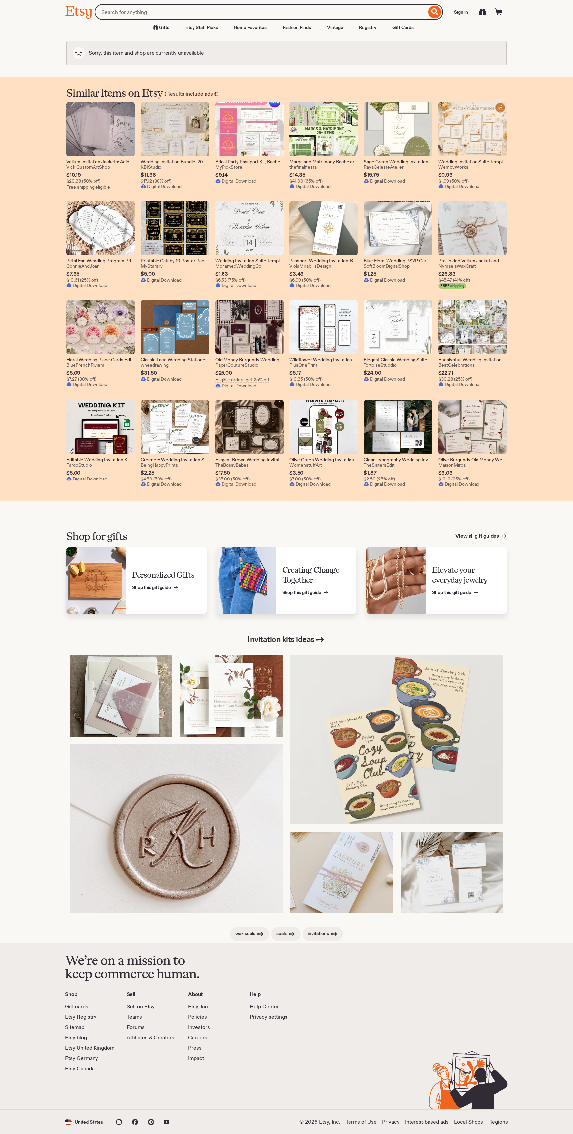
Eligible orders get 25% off (242, 379)
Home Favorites (250, 27)
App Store (87, 1090)
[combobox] (261, 12)
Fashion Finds (297, 27)
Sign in (461, 12)
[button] (84, 1122)
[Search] (435, 12)
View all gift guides (477, 536)
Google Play (137, 1090)
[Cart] (499, 12)
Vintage (335, 27)
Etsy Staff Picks (201, 27)
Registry (367, 27)
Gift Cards (403, 27)
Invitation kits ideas (281, 639)
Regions (498, 1122)
